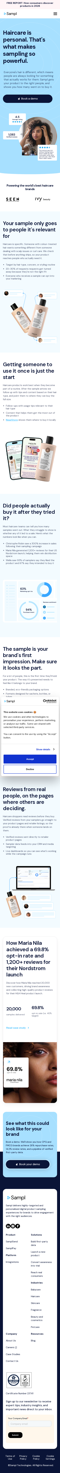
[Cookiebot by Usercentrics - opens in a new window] (43, 701)
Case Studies (13, 1354)
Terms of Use (10, 1457)
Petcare (35, 1327)
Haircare (35, 1296)
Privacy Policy (23, 1457)
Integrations (12, 1262)
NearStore (12, 419)
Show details (43, 749)
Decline (30, 769)
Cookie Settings (50, 1457)
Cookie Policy (36, 1457)
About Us (11, 1340)
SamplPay (11, 1248)
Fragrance (36, 1309)
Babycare (36, 1289)
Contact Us (12, 1361)
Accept (30, 759)
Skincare (35, 1303)
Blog (33, 1340)
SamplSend (12, 1241)
